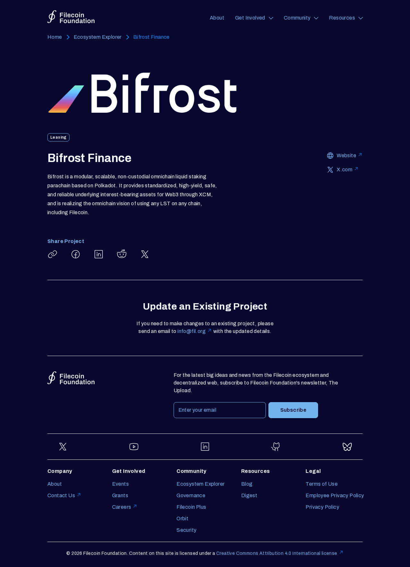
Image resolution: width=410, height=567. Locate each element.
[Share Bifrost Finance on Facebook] (75, 254)
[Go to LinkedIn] (205, 446)
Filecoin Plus (191, 507)
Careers (121, 507)
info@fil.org (191, 331)
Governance (190, 495)
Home (54, 37)
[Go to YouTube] (134, 446)
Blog (247, 484)
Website (346, 155)
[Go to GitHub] (276, 446)
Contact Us (61, 495)
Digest (249, 495)
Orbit (182, 518)
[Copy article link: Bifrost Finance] (52, 254)
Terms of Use (322, 484)
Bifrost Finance (151, 37)
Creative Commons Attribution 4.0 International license (276, 553)
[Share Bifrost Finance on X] (144, 254)
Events (120, 484)
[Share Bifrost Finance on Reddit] (121, 254)
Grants (120, 495)
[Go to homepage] (70, 16)
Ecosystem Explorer (98, 37)
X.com (344, 169)
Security (186, 530)
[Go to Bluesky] (347, 446)
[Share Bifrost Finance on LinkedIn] (98, 254)
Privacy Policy (322, 507)
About (217, 17)
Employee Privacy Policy (335, 495)
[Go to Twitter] (62, 446)
